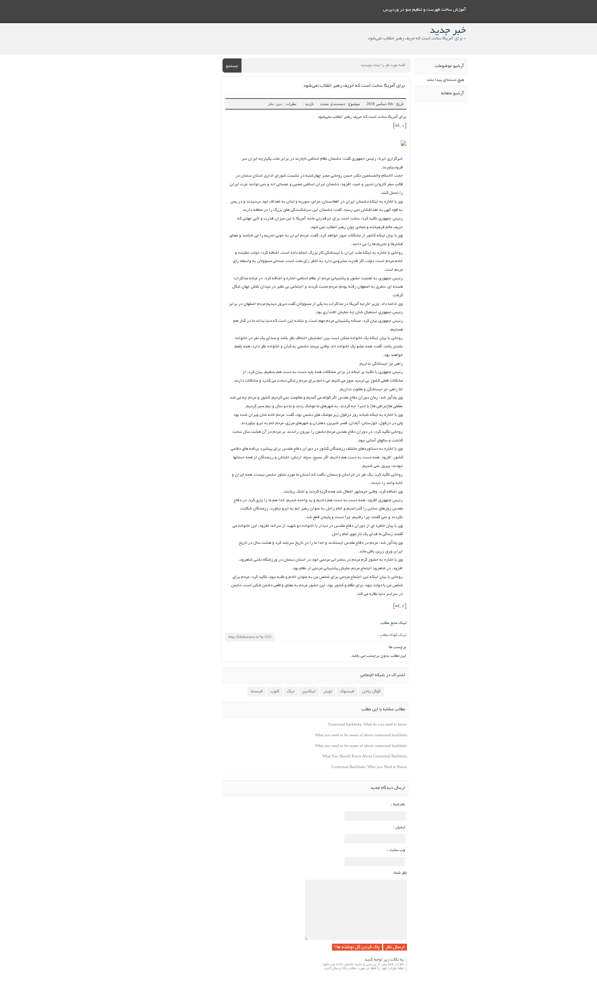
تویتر (327, 691)
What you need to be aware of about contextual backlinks (361, 735)
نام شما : (398, 804)
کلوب (275, 691)
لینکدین (308, 691)
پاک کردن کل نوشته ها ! (357, 947)
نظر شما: (400, 873)
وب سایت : (396, 850)
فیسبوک (347, 691)
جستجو (232, 66)
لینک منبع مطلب (393, 623)
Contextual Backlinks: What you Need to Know (369, 767)
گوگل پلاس (371, 691)
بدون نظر (275, 104)
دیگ (290, 691)
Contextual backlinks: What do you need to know (367, 724)
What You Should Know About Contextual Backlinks (364, 756)
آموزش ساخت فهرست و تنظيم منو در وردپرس (424, 10)
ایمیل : (399, 827)
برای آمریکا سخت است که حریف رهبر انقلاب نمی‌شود (354, 85)
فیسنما (257, 691)
